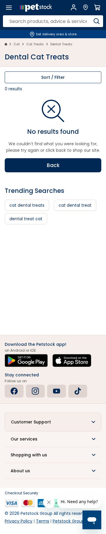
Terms (42, 521)
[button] (53, 422)
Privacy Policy (18, 521)
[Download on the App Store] (71, 360)
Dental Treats (61, 44)
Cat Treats (35, 44)
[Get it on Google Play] (26, 360)
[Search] (96, 21)
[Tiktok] (77, 391)
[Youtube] (56, 391)
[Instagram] (35, 391)
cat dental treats (26, 205)
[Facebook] (14, 391)
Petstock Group (69, 521)
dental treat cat (25, 219)
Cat (17, 44)
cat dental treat (75, 205)
